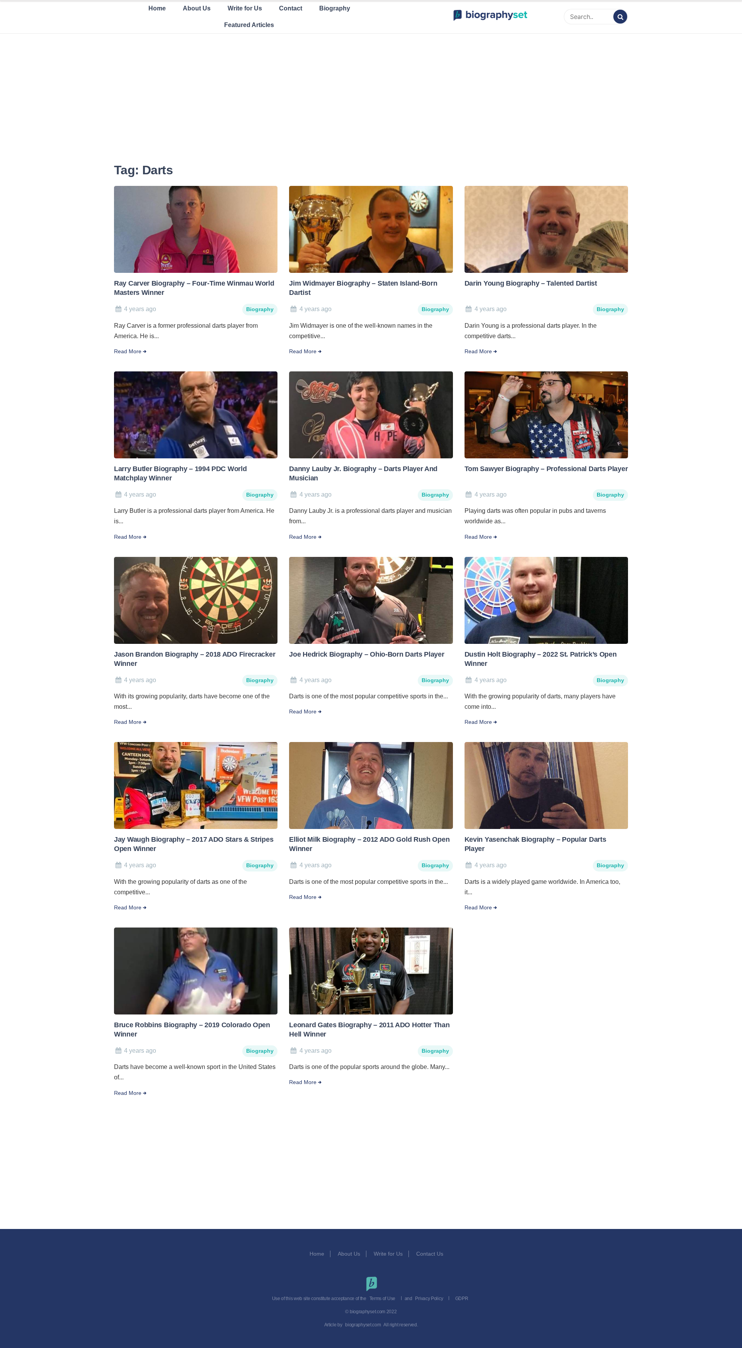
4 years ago (140, 309)
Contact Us (430, 1254)
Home (157, 8)
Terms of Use (382, 1298)
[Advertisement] (371, 88)
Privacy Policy (429, 1298)
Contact (290, 8)
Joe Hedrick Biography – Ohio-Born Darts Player (366, 654)
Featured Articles (249, 25)
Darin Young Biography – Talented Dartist (531, 283)
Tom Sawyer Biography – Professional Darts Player (546, 469)
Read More (127, 351)
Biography (334, 8)
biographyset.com (363, 1325)
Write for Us (245, 8)
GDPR (461, 1298)
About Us (197, 8)
